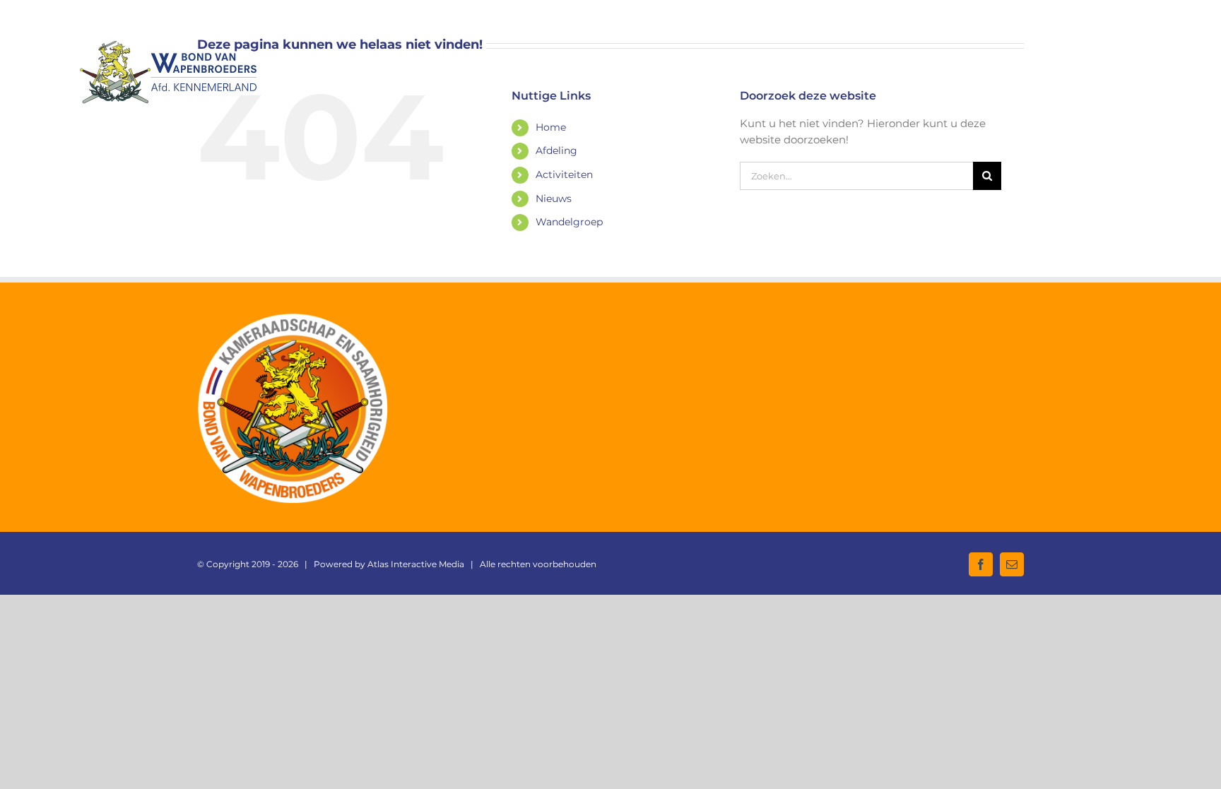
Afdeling (556, 150)
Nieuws (554, 198)
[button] (1118, 56)
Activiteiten (564, 174)
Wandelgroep (569, 221)
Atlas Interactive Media (415, 564)
